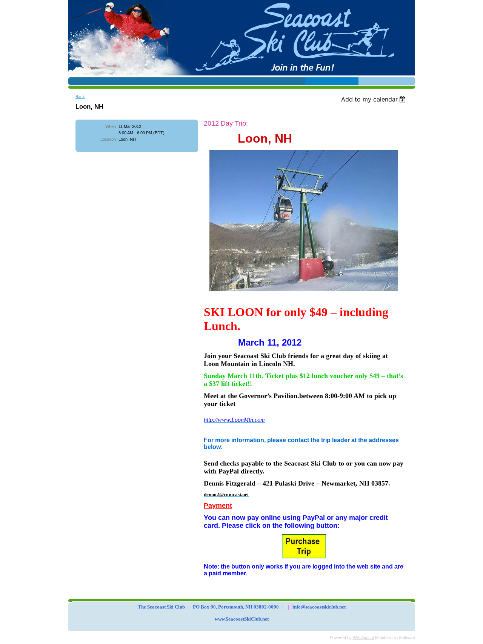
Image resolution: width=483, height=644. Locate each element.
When (110, 126)
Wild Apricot (363, 637)
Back (80, 96)
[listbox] (374, 99)
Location (108, 139)
